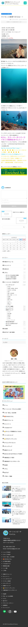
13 (10, 245)
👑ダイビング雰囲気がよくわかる (12, 431)
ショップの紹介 (7, 552)
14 (14, 245)
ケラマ (9, 301)
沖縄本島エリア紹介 (9, 457)
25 (3, 249)
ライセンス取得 (7, 581)
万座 (8, 291)
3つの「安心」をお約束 (10, 412)
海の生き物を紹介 (15, 321)
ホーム (6, 405)
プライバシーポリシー (8, 603)
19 (7, 247)
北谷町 (9, 296)
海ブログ (6, 472)
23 (20, 247)
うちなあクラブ (8, 427)
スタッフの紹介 (7, 554)
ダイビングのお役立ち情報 (15, 275)
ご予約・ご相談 (8, 476)
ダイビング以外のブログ (15, 323)
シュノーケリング (11, 320)
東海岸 (9, 298)
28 (14, 249)
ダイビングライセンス (10, 442)
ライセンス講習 (15, 306)
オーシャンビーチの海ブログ (6, 13)
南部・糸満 (10, 299)
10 (24, 243)
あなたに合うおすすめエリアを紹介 (13, 454)
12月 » (8, 251)
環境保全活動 (6, 566)
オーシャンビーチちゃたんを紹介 (12, 409)
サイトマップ (6, 607)
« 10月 (4, 251)
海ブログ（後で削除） (14, 332)
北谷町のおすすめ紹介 (15, 278)
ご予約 (4, 570)
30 (20, 249)
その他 (9, 304)
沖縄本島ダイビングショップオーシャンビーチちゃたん (12, 2)
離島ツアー (10, 303)
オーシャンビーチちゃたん (15, 533)
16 (20, 245)
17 (24, 245)
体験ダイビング (15, 310)
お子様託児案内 (7, 561)
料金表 (6, 465)
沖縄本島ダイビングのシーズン (12, 461)
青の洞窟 (9, 313)
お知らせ (14, 269)
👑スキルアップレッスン (10, 439)
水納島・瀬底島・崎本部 (13, 288)
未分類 (14, 328)
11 (3, 245)
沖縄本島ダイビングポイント (10, 590)
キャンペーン (14, 265)
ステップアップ (15, 308)
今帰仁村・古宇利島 (12, 290)
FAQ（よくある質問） (8, 596)
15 (17, 245)
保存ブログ (15, 325)
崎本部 (9, 315)
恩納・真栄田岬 (11, 293)
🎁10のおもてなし (9, 416)
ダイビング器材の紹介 (15, 277)
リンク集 (5, 568)
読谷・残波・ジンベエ (12, 294)
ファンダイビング (15, 284)
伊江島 (9, 286)
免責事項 (5, 605)
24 (24, 247)
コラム (14, 272)
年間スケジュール (14, 261)
